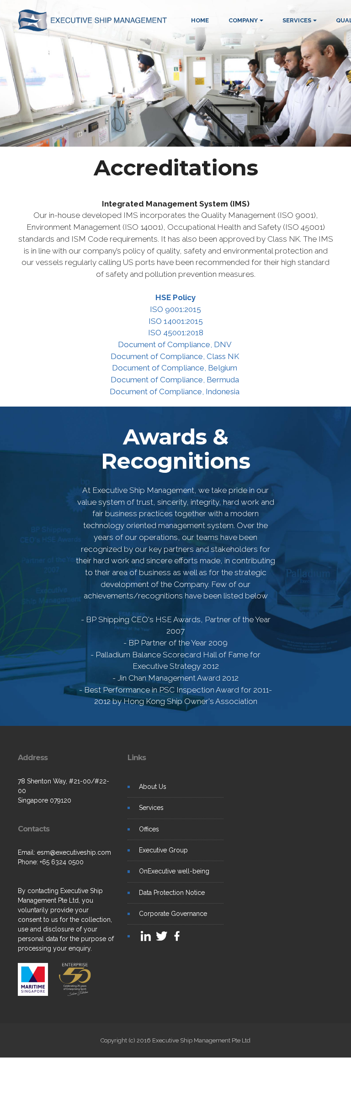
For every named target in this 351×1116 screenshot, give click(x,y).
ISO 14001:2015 (176, 321)
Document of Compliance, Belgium (175, 367)
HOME (200, 20)
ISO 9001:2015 (175, 309)
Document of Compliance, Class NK (176, 356)
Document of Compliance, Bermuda (176, 379)
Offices (149, 829)
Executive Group (163, 850)
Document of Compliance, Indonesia (175, 391)
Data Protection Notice (172, 892)
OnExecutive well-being (174, 871)
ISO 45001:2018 (175, 332)
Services (151, 807)
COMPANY (243, 20)
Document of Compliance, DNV (176, 344)
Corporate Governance (173, 913)
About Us (152, 786)
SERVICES (296, 20)
